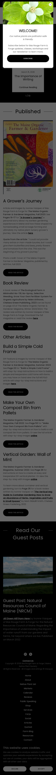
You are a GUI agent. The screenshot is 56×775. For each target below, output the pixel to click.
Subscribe (28, 58)
